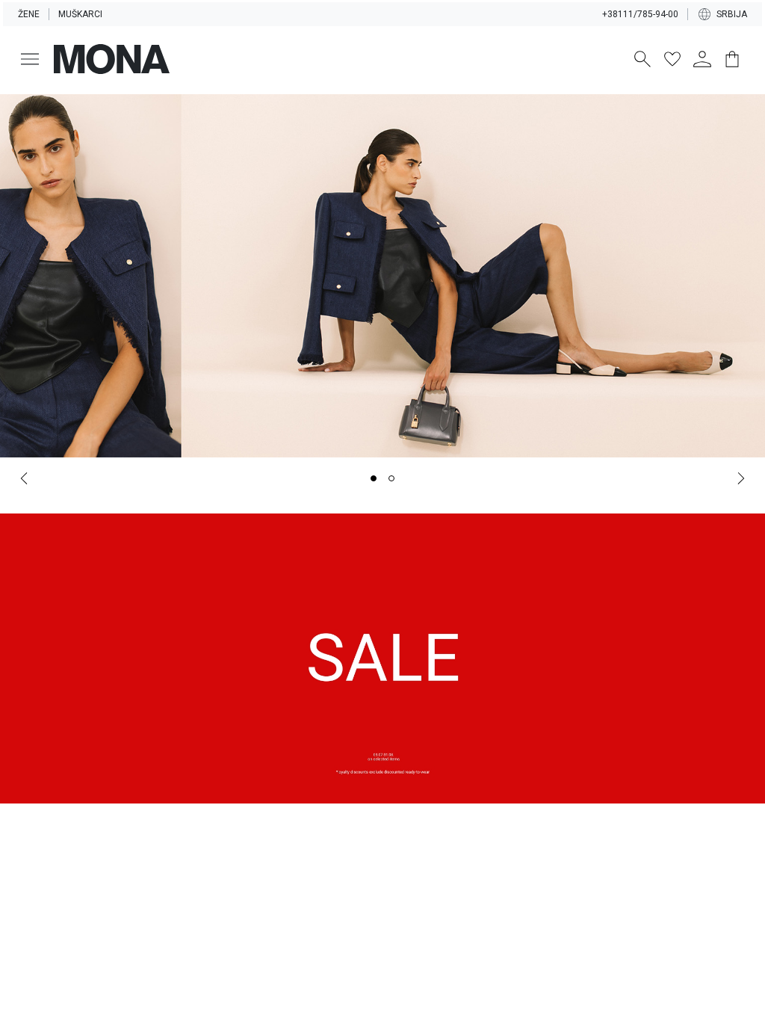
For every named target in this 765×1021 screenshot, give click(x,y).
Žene (29, 14)
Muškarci (80, 14)
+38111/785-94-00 (640, 14)
